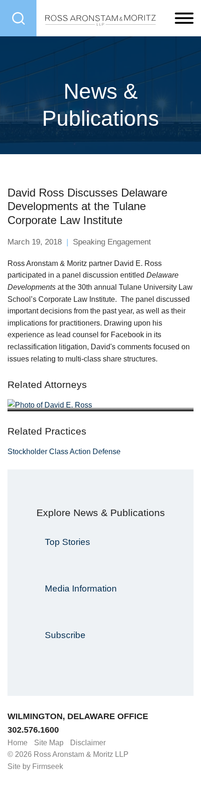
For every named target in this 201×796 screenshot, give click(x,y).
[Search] (18, 18)
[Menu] (184, 19)
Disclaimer (88, 743)
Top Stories (67, 542)
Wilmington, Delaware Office (77, 716)
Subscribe (65, 635)
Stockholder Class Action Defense (64, 452)
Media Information (81, 588)
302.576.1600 (33, 730)
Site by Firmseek (35, 766)
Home (17, 743)
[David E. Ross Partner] (100, 405)
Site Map (49, 743)
